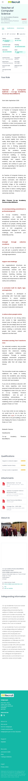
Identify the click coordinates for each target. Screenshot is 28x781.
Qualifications (10, 28)
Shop (2, 754)
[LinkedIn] (1, 715)
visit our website (8, 588)
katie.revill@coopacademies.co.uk (13, 584)
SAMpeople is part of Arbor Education (11, 732)
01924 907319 (4, 712)
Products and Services (7, 729)
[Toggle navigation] (3, 2)
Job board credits (5, 752)
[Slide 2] (13, 538)
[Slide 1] (10, 538)
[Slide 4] (18, 538)
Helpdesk (3, 742)
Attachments (20, 28)
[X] (4, 715)
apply (13, 415)
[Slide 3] (15, 538)
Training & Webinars (6, 757)
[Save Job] (3, 34)
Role (3, 28)
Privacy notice (4, 767)
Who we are (4, 724)
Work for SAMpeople (6, 727)
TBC (5, 587)
